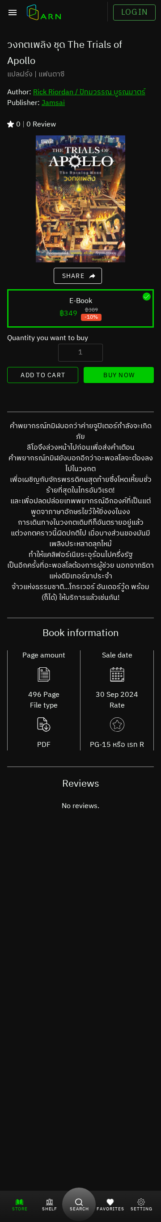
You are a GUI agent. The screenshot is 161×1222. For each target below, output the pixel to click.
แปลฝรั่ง (20, 74)
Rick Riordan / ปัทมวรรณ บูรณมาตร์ (89, 92)
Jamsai (53, 103)
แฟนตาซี (51, 74)
